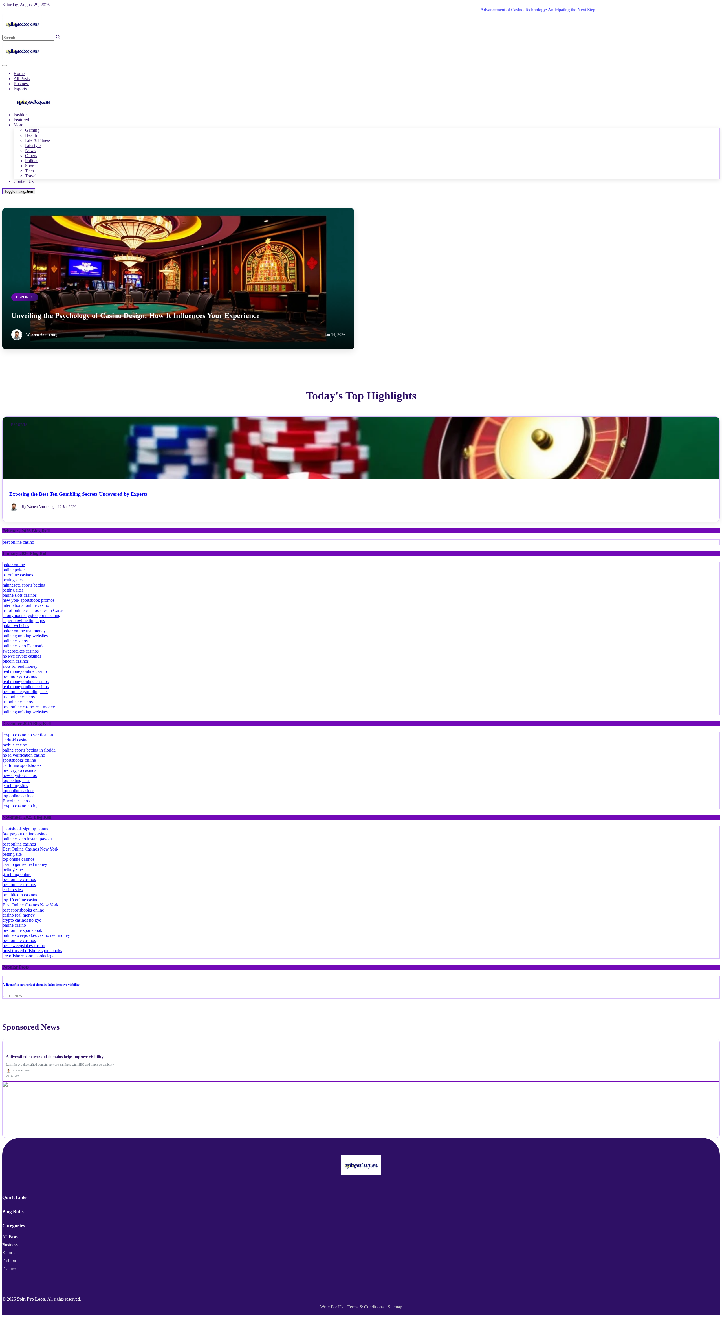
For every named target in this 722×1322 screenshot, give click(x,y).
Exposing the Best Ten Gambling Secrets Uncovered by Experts (78, 494)
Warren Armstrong (42, 334)
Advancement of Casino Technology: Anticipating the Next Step (512, 9)
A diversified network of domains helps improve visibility (41, 984)
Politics (31, 160)
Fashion (21, 114)
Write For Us (331, 1307)
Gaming (32, 130)
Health (31, 135)
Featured (21, 119)
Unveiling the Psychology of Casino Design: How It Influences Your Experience (135, 315)
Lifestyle (33, 145)
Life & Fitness (37, 140)
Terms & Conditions (365, 1307)
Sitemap (395, 1307)
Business (21, 83)
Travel (30, 176)
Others (31, 155)
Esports (20, 88)
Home (19, 73)
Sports (30, 165)
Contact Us (24, 181)
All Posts (22, 78)
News (30, 150)
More (18, 124)
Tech (29, 170)
